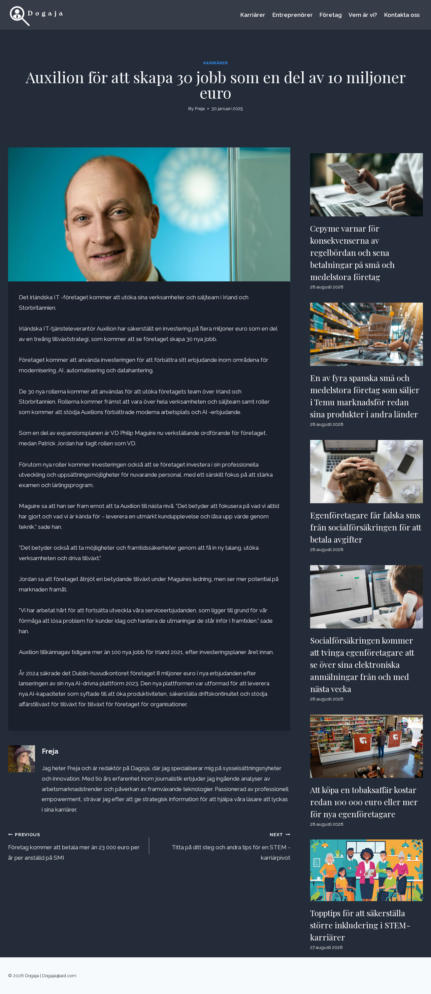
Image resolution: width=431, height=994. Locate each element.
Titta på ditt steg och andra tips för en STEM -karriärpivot (231, 846)
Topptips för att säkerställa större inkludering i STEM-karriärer (360, 924)
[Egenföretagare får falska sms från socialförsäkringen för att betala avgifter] (366, 471)
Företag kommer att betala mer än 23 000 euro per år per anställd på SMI (74, 846)
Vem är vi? (363, 14)
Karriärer (252, 14)
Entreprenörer (292, 14)
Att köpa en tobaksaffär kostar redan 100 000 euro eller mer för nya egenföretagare (364, 801)
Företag (331, 14)
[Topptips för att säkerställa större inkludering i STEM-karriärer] (366, 870)
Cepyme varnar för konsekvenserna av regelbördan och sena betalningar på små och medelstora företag (352, 252)
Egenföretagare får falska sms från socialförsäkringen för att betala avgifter (365, 527)
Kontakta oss (402, 14)
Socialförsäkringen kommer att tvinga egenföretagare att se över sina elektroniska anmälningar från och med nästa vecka (362, 664)
